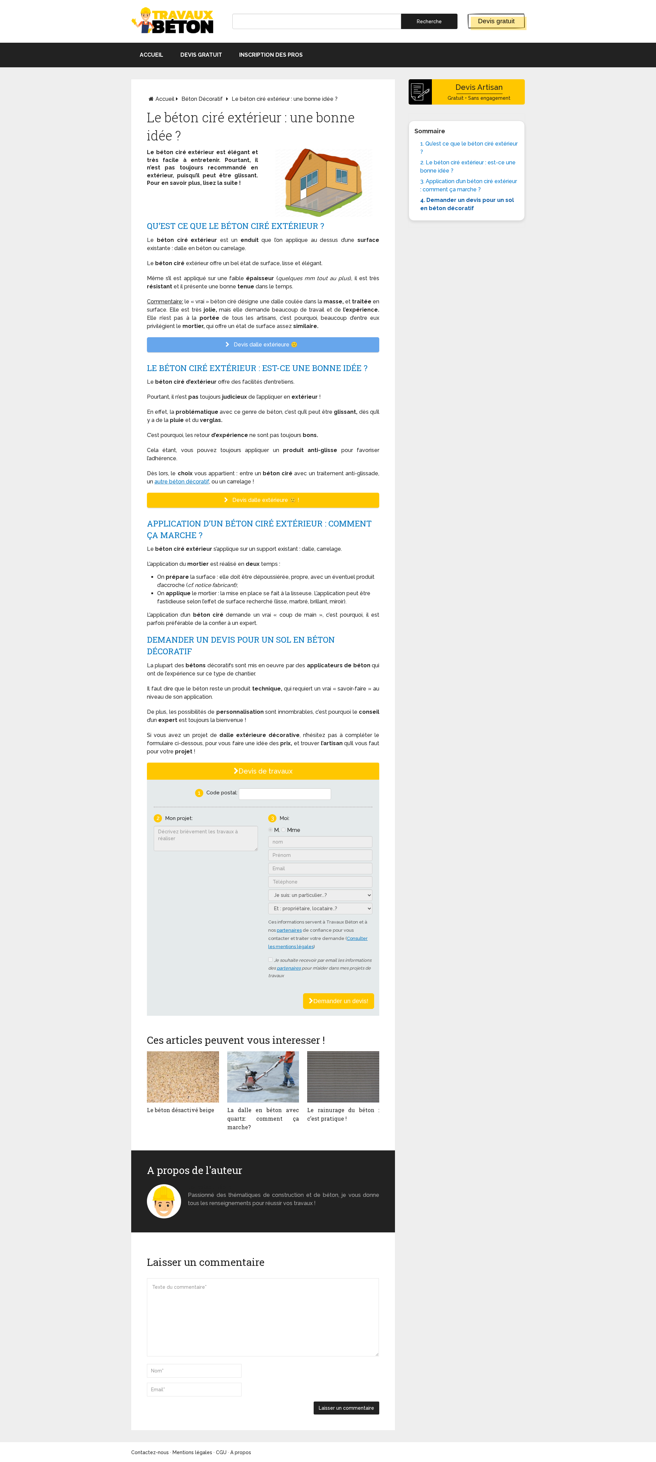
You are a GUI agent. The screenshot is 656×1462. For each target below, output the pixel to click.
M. (277, 830)
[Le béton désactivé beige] (183, 1077)
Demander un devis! (340, 1001)
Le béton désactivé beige (180, 1109)
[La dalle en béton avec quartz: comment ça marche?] (263, 1077)
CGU (221, 1452)
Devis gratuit (496, 21)
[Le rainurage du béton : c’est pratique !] (343, 1077)
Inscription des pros (271, 55)
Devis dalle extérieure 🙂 (265, 344)
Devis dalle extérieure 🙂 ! (265, 500)
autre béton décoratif (181, 481)
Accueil (151, 55)
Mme (293, 830)
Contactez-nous (150, 1452)
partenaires (289, 930)
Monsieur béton (209, 1186)
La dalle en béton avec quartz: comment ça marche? (263, 1118)
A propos (240, 1452)
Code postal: (221, 793)
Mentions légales (192, 1452)
